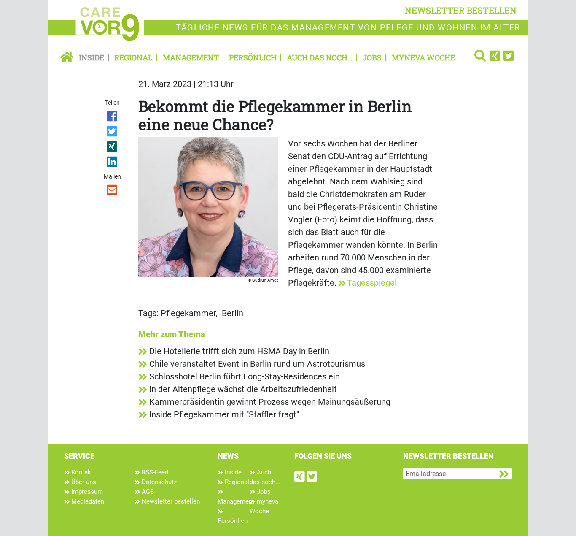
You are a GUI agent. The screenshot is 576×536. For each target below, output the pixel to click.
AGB (147, 491)
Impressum (86, 491)
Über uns (83, 482)
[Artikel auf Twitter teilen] (113, 133)
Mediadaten (87, 501)
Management (191, 57)
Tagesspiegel (372, 283)
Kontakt (81, 472)
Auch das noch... (320, 57)
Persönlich (253, 57)
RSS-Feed (154, 472)
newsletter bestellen (461, 10)
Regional (133, 57)
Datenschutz (158, 482)
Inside (91, 57)
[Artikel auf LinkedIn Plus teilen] (113, 163)
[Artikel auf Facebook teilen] (113, 117)
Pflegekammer (188, 313)
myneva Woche (423, 57)
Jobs (372, 57)
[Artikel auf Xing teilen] (113, 148)
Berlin (232, 313)
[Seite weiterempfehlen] (113, 191)
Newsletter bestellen (170, 501)
